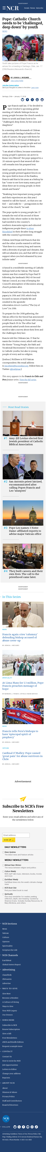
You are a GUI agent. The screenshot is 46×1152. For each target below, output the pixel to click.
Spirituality (7, 678)
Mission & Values (9, 1092)
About (5, 1088)
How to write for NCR (11, 1061)
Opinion (6, 941)
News (4, 31)
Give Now (6, 994)
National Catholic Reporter (6, 1118)
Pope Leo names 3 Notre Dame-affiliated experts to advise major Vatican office (25, 530)
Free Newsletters (9, 1038)
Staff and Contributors (12, 1101)
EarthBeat (6, 960)
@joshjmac (15, 369)
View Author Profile (17, 81)
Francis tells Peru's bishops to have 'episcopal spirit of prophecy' (20, 734)
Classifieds (7, 975)
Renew (32, 8)
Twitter (19, 1126)
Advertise (6, 983)
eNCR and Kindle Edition (13, 1042)
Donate (26, 8)
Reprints (6, 1078)
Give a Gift (6, 1033)
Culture (5, 937)
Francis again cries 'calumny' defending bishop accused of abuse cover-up (20, 637)
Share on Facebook (27, 99)
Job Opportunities (10, 1065)
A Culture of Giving (10, 1002)
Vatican (5, 748)
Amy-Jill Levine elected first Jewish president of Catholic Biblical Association (26, 441)
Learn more (35, 87)
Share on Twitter (32, 99)
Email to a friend (37, 99)
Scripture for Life (9, 950)
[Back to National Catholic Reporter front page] (13, 8)
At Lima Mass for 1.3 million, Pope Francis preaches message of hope (23, 685)
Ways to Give (7, 1006)
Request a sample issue (12, 1046)
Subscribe (39, 8)
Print (42, 99)
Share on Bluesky (22, 99)
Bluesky (14, 1126)
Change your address (11, 1073)
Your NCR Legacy (9, 1011)
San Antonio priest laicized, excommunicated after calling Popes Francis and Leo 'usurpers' (25, 486)
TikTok (36, 1126)
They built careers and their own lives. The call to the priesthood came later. (26, 574)
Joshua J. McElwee (12, 645)
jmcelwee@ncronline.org (16, 366)
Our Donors (7, 1015)
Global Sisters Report (11, 964)
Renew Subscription (11, 1029)
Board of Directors (10, 1105)
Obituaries (7, 979)
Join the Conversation (10, 85)
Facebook (23, 1126)
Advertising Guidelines (9, 1134)
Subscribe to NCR (9, 1025)
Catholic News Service (29, 694)
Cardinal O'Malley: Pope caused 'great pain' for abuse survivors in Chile (22, 756)
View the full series (28, 379)
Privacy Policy (8, 1096)
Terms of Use (22, 1134)
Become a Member (10, 998)
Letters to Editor (9, 1069)
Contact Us (7, 1056)
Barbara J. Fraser (12, 694)
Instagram (32, 1126)
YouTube (27, 1126)
